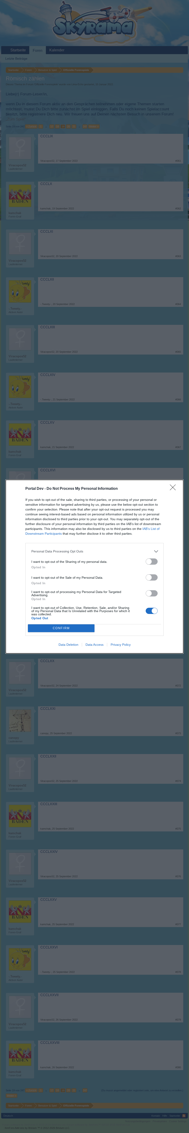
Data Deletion (68, 644)
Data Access (94, 644)
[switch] (152, 561)
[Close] (174, 488)
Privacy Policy (121, 644)
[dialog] (94, 566)
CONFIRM (61, 628)
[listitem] (94, 551)
